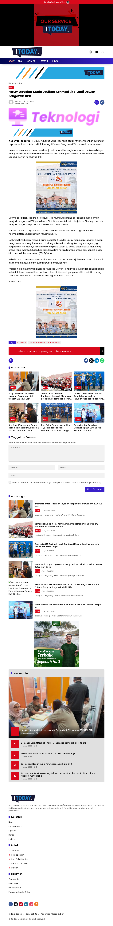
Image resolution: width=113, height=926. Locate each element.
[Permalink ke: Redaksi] (12, 102)
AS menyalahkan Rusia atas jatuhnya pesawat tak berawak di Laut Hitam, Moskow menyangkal (58, 774)
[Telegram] (96, 360)
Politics (12, 839)
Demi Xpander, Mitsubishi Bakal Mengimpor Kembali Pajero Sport (53, 743)
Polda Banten (17, 855)
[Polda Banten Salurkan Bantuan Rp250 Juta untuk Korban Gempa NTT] (89, 413)
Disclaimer (14, 883)
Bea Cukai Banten (19, 859)
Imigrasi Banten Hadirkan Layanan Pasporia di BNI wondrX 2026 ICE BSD (21, 396)
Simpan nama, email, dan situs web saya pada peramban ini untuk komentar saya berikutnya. (57, 482)
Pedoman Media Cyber (20, 892)
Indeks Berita (15, 887)
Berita (45, 387)
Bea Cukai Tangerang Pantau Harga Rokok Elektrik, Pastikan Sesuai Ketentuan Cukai (24, 428)
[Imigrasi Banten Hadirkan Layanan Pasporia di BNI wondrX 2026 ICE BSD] (24, 381)
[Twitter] (91, 360)
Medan (14, 867)
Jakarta (22, 342)
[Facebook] (86, 360)
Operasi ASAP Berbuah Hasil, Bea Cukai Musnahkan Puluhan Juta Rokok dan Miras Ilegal (89, 396)
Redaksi (18, 101)
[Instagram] (31, 904)
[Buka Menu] (96, 52)
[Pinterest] (21, 904)
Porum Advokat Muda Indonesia (45, 342)
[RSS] (36, 904)
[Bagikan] (102, 102)
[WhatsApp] (102, 360)
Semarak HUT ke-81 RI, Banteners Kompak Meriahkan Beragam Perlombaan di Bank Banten (56, 396)
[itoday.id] (27, 51)
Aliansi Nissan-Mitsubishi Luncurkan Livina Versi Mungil (48, 753)
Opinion (12, 830)
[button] (90, 52)
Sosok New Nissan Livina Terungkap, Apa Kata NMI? (46, 764)
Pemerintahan (15, 826)
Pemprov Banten (19, 863)
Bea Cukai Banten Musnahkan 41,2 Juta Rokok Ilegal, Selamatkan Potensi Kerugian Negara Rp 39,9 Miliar (56, 428)
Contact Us (14, 879)
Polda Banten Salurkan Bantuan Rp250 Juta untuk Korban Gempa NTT (87, 428)
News (11, 87)
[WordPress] (26, 904)
